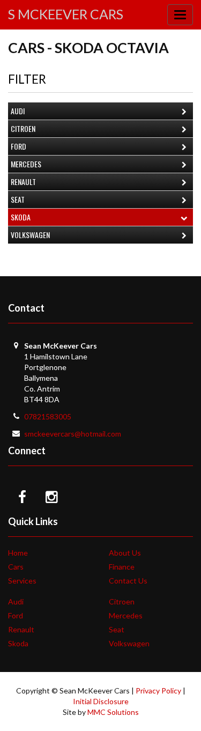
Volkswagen (30, 234)
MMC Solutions (113, 712)
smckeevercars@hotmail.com (72, 433)
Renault (23, 181)
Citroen (23, 128)
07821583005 (47, 416)
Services (22, 580)
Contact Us (128, 580)
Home (18, 552)
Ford (18, 146)
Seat (18, 199)
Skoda (21, 217)
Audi (18, 110)
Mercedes (26, 163)
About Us (125, 552)
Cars (16, 566)
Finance (122, 566)
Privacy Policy (158, 690)
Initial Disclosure (101, 701)
